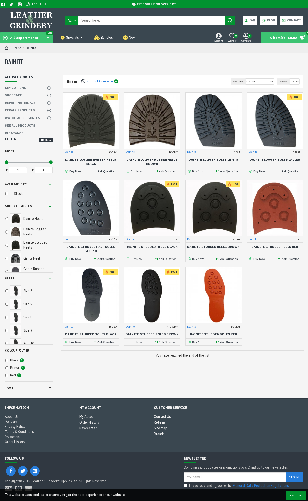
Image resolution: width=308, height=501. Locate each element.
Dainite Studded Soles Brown (152, 334)
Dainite (68, 151)
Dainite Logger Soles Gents (213, 160)
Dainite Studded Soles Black (90, 334)
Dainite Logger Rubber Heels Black (90, 162)
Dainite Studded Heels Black (152, 247)
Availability (16, 184)
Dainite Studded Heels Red (274, 247)
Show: (283, 81)
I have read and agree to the (239, 485)
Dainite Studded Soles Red (213, 334)
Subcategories (18, 206)
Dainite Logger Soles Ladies (275, 160)
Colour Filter (17, 351)
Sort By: (238, 81)
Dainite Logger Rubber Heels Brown (152, 162)
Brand (17, 48)
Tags (9, 388)
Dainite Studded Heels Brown (213, 247)
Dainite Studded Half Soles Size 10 (90, 249)
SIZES (10, 278)
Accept (297, 495)
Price (10, 151)
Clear (47, 140)
